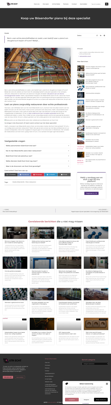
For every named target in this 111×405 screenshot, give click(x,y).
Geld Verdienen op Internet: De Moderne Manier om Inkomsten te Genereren (51, 391)
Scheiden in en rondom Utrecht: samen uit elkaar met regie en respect (94, 154)
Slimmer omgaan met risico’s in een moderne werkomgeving (14, 241)
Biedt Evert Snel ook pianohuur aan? (37, 156)
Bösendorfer (21, 182)
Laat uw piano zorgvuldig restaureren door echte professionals (91, 53)
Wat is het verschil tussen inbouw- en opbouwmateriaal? (95, 333)
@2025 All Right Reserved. (55, 402)
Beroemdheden (49, 376)
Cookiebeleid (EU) (49, 373)
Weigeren (86, 399)
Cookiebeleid (85, 403)
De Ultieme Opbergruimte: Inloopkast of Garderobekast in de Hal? (95, 114)
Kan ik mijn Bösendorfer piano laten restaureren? (37, 151)
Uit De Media (56, 4)
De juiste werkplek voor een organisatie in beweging (40, 303)
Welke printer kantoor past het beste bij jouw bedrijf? (41, 241)
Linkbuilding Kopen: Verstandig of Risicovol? (51, 385)
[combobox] (98, 4)
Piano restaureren (31, 182)
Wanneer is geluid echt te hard (94, 119)
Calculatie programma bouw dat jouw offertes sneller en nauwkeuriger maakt (94, 81)
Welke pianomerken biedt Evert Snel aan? (37, 145)
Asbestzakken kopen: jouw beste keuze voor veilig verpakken (15, 333)
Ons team (46, 4)
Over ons (36, 4)
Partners (66, 4)
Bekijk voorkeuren (101, 399)
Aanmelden (83, 4)
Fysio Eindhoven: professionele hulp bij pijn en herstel (95, 241)
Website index (48, 381)
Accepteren (72, 399)
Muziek (6, 33)
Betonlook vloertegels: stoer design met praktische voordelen (69, 271)
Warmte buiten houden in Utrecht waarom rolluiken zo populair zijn (40, 272)
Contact (74, 4)
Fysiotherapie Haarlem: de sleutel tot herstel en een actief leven (69, 303)
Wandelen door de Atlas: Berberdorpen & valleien (93, 303)
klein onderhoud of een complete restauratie (42, 113)
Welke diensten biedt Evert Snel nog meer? (37, 161)
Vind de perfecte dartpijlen (93, 93)
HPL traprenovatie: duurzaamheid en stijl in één (67, 333)
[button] (107, 384)
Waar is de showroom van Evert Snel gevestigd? (37, 166)
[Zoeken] (106, 4)
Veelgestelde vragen (85, 56)
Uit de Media (48, 379)
